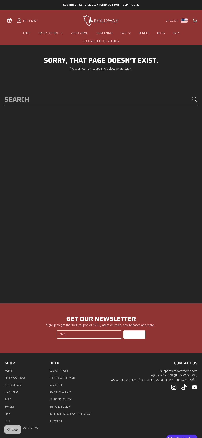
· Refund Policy (60, 406)
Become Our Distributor (22, 428)
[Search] (194, 99)
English (172, 20)
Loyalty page (59, 370)
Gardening (12, 392)
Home (8, 370)
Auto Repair (13, 385)
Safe (8, 399)
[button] (195, 20)
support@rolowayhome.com (178, 371)
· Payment (56, 421)
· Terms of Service (62, 377)
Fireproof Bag (15, 377)
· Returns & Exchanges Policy (70, 414)
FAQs (8, 421)
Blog (8, 414)
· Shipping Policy (60, 399)
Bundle (9, 406)
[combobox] (101, 99)
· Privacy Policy (60, 392)
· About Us (56, 385)
